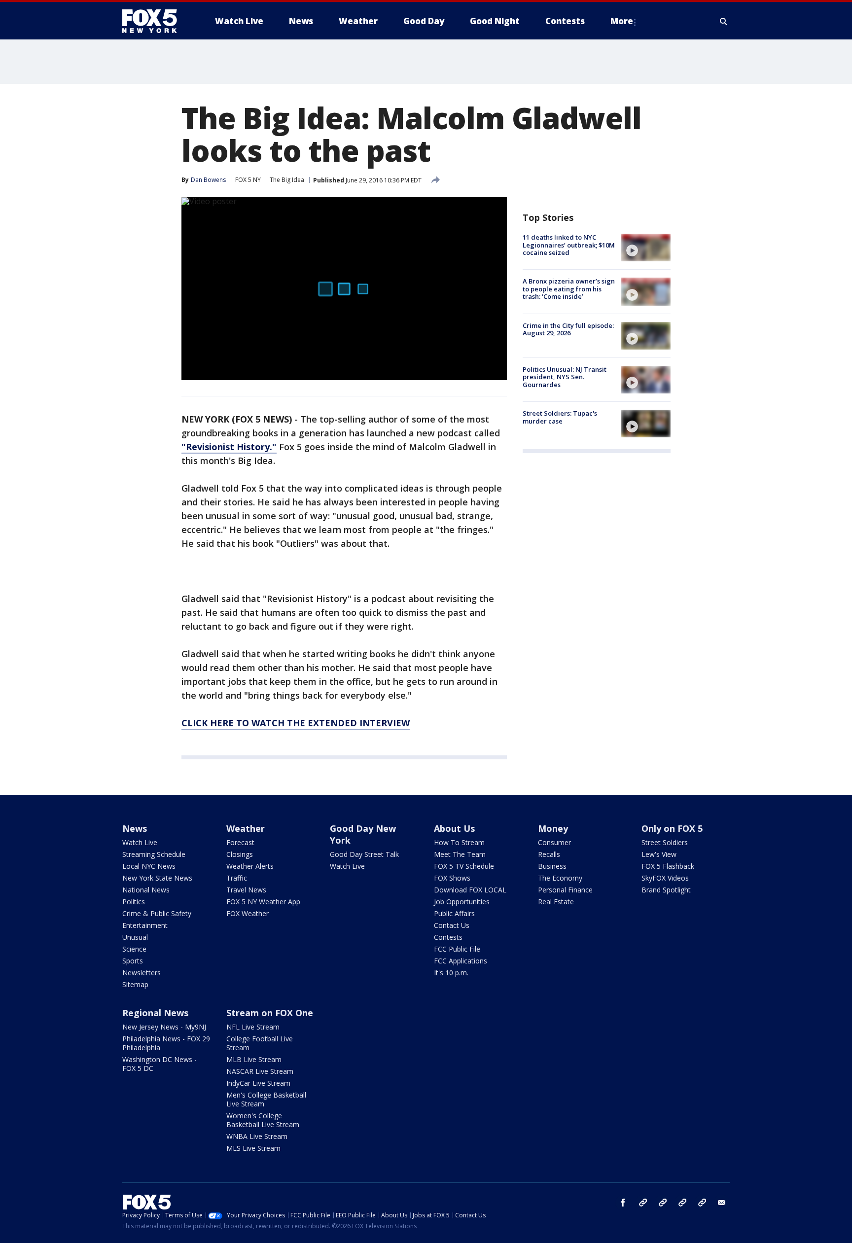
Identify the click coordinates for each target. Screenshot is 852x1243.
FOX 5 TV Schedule (464, 866)
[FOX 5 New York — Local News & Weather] (154, 21)
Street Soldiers (664, 842)
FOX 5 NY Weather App (263, 901)
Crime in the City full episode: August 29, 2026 (568, 329)
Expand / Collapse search (724, 21)
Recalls (549, 854)
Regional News (155, 1013)
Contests (448, 937)
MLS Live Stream (253, 1148)
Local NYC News (149, 866)
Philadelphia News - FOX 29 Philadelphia (166, 1043)
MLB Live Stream (254, 1059)
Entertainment (145, 925)
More (621, 21)
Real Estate (556, 901)
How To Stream (459, 842)
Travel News (246, 889)
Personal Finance (565, 889)
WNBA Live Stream (256, 1136)
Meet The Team (460, 854)
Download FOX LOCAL (470, 889)
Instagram (643, 1202)
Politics (133, 901)
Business (552, 866)
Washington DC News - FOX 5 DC (159, 1064)
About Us (454, 828)
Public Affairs (454, 913)
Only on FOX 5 (672, 828)
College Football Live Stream (259, 1043)
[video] (646, 247)
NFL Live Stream (253, 1026)
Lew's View (658, 854)
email (722, 1202)
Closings (239, 854)
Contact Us (451, 925)
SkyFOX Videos (665, 878)
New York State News (157, 878)
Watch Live (139, 842)
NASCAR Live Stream (259, 1071)
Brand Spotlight (666, 889)
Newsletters (141, 972)
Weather (245, 828)
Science (134, 949)
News (134, 828)
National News (146, 889)
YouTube (682, 1202)
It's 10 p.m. (451, 972)
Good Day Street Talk (364, 854)
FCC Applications (460, 960)
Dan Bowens (208, 180)
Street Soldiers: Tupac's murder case (560, 417)
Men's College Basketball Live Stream (266, 1099)
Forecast (240, 842)
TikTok (663, 1202)
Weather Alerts (250, 866)
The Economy (560, 878)
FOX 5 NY (248, 180)
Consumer (554, 842)
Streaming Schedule (153, 854)
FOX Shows (452, 878)
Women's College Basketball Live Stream (262, 1120)
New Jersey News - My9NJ (164, 1026)
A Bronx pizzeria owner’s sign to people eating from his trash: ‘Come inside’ (569, 289)
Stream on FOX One (269, 1013)
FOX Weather (247, 913)
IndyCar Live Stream (258, 1083)
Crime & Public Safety (156, 913)
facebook (623, 1202)
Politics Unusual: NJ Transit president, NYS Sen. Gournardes (564, 377)
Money (553, 828)
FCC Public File (457, 949)
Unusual (135, 937)
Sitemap (135, 984)
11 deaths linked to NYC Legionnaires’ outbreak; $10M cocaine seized (569, 245)
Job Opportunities (462, 901)
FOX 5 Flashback (667, 866)
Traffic (236, 878)
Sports (132, 960)
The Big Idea (287, 180)
